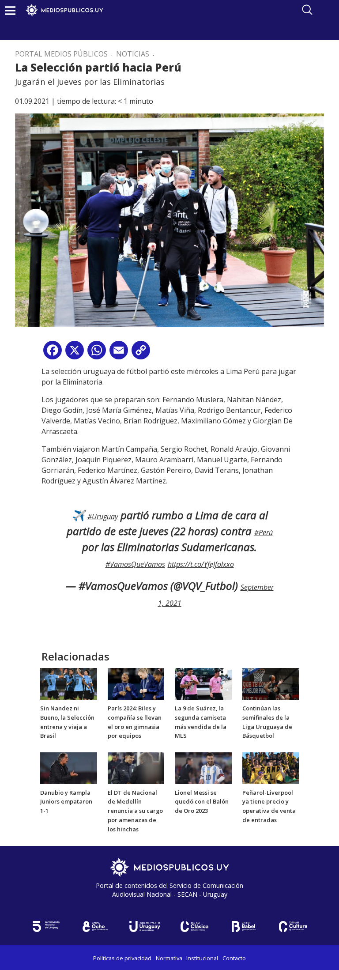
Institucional (202, 958)
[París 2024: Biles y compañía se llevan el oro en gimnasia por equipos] (136, 683)
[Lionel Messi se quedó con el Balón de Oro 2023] (203, 767)
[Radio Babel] (244, 926)
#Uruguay (102, 516)
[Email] (119, 353)
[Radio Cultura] (293, 926)
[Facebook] (52, 353)
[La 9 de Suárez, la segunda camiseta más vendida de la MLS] (203, 683)
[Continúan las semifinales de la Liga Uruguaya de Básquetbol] (270, 683)
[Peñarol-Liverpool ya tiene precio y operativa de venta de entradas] (270, 767)
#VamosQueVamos (135, 564)
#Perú (263, 532)
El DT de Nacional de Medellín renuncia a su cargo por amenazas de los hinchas (135, 811)
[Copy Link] (141, 353)
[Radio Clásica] (194, 926)
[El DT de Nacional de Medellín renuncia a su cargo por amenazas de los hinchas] (136, 767)
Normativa (169, 958)
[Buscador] (307, 9)
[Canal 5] (46, 926)
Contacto (234, 958)
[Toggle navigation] (10, 10)
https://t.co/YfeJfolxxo (201, 564)
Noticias (132, 54)
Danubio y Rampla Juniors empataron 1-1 (66, 802)
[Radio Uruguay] (145, 926)
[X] (75, 353)
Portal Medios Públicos (61, 54)
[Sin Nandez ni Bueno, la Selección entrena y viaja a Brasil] (68, 683)
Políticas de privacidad (122, 958)
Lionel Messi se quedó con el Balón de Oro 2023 (202, 802)
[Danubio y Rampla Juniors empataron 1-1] (68, 767)
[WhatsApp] (97, 353)
